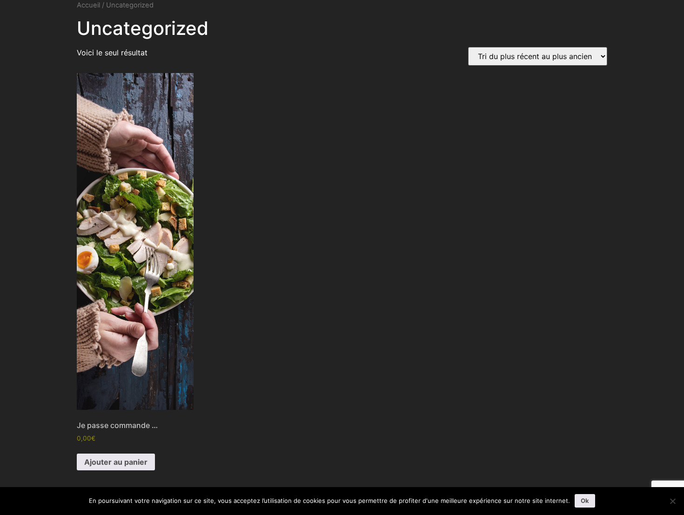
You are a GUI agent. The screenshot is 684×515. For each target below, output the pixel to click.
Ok (585, 500)
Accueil (88, 5)
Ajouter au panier (116, 462)
